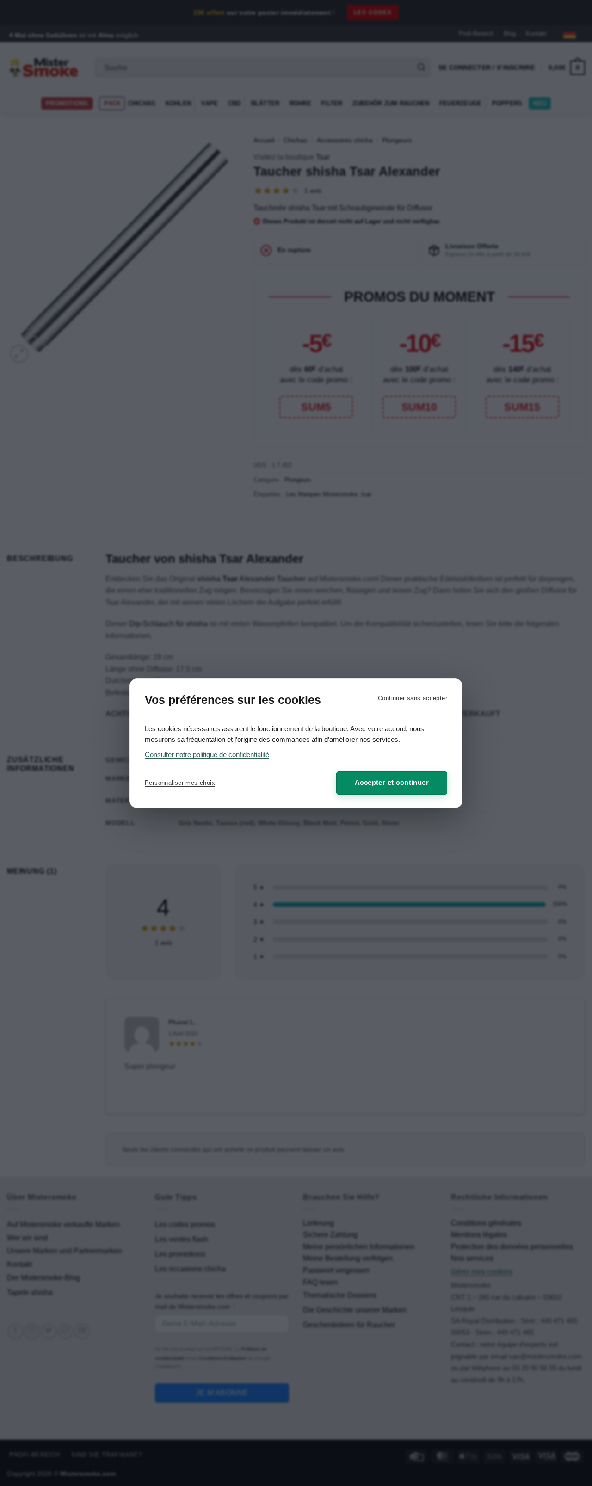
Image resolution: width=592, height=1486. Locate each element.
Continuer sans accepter (412, 698)
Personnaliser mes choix (180, 782)
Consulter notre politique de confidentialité (207, 754)
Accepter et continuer (392, 782)
